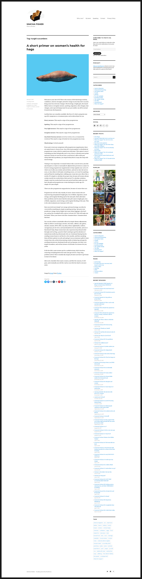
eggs (107, 530)
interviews (102, 533)
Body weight (97, 150)
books (109, 525)
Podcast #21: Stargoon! (99, 475)
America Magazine (99, 88)
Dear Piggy (97, 136)
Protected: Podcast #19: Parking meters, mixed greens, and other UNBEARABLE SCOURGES (104, 486)
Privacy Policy (111, 18)
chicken (100, 527)
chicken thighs (106, 527)
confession (102, 530)
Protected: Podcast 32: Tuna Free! (102, 433)
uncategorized (104, 556)
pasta (101, 546)
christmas (96, 530)
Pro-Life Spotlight (98, 96)
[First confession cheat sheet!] (109, 186)
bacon (100, 525)
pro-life (111, 548)
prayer (106, 548)
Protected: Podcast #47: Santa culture (103, 372)
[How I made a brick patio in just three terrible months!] (98, 197)
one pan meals (97, 543)
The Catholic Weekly (99, 99)
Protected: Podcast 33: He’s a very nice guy (104, 430)
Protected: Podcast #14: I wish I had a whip (104, 510)
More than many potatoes (100, 143)
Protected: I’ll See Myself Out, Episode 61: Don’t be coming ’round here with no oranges (104, 314)
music (95, 540)
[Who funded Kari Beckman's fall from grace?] (98, 209)
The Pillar (96, 100)
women (37, 106)
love (106, 535)
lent (102, 535)
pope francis (97, 548)
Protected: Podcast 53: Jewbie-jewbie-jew (104, 346)
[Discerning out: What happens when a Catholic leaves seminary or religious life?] (109, 220)
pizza (105, 546)
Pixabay (59, 273)
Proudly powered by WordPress (43, 571)
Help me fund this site (98, 66)
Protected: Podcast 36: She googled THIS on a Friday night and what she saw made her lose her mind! (104, 421)
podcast (96, 94)
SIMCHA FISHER (35, 24)
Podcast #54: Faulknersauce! (101, 342)
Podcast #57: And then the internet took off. (104, 332)
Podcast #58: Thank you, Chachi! (102, 328)
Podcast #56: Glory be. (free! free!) (102, 335)
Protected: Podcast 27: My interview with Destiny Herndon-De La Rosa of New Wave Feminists (104, 449)
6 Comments (30, 108)
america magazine (98, 522)
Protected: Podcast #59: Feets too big (103, 324)
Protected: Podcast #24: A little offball (103, 464)
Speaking (95, 18)
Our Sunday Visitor (98, 91)
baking (104, 525)
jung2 (51, 273)
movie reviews (103, 538)
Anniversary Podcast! (99, 397)
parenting (96, 546)
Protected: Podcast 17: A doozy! (101, 496)
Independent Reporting (100, 90)
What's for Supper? (99, 104)
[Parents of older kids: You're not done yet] (98, 186)
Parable (96, 93)
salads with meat (101, 551)
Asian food (109, 522)
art (105, 522)
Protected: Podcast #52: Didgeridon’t (103, 350)
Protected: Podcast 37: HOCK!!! (101, 416)
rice (95, 551)
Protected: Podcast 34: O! (100, 426)
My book (88, 18)
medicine (29, 103)
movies (110, 538)
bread (95, 527)
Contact (102, 18)
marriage (110, 535)
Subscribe (97, 53)
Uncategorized (30, 101)
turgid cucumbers (31, 106)
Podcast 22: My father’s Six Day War (103, 472)
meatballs (96, 538)
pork (102, 548)
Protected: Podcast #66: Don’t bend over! (104, 288)
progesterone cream (32, 105)
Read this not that (98, 97)
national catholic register (104, 540)
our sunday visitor (106, 543)
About (95, 269)
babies (95, 525)
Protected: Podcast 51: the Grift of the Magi (104, 353)
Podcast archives (98, 271)
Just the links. (97, 262)
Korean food (97, 535)
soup (95, 553)
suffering (100, 553)
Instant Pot (96, 533)
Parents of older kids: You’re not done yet (104, 138)
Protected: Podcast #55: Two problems (103, 339)
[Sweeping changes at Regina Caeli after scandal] (109, 197)
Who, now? (80, 18)
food (111, 530)
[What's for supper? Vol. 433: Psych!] (109, 209)
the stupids (96, 556)
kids (108, 533)
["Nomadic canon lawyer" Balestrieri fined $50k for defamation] (98, 220)
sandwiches (109, 551)
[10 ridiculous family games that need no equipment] (98, 175)
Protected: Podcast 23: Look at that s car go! (104, 468)
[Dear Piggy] (109, 175)
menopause (34, 103)
